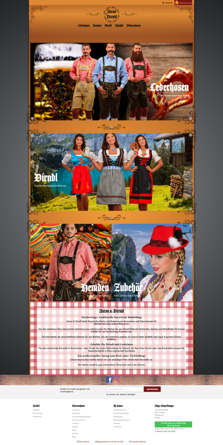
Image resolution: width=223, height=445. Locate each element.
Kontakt (75, 427)
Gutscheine (117, 427)
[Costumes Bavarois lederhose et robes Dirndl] (137, 441)
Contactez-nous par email (165, 431)
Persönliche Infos (119, 410)
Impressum (76, 413)
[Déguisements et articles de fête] (109, 441)
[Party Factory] (83, 441)
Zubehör (119, 25)
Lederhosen (84, 25)
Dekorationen (134, 25)
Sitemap (75, 433)
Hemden (97, 25)
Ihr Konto (118, 406)
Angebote (36, 410)
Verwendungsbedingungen (81, 417)
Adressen (116, 423)
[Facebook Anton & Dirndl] (109, 379)
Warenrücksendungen (121, 413)
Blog (74, 437)
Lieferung (75, 410)
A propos (75, 423)
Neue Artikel (37, 413)
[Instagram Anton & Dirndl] (116, 379)
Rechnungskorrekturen (121, 420)
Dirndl (108, 25)
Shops (74, 430)
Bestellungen (118, 417)
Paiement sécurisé (78, 420)
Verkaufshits (37, 417)
